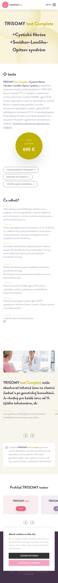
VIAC (20, 508)
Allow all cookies (29, 563)
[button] (26, 435)
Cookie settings (29, 556)
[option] (28, 415)
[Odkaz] (12, 5)
